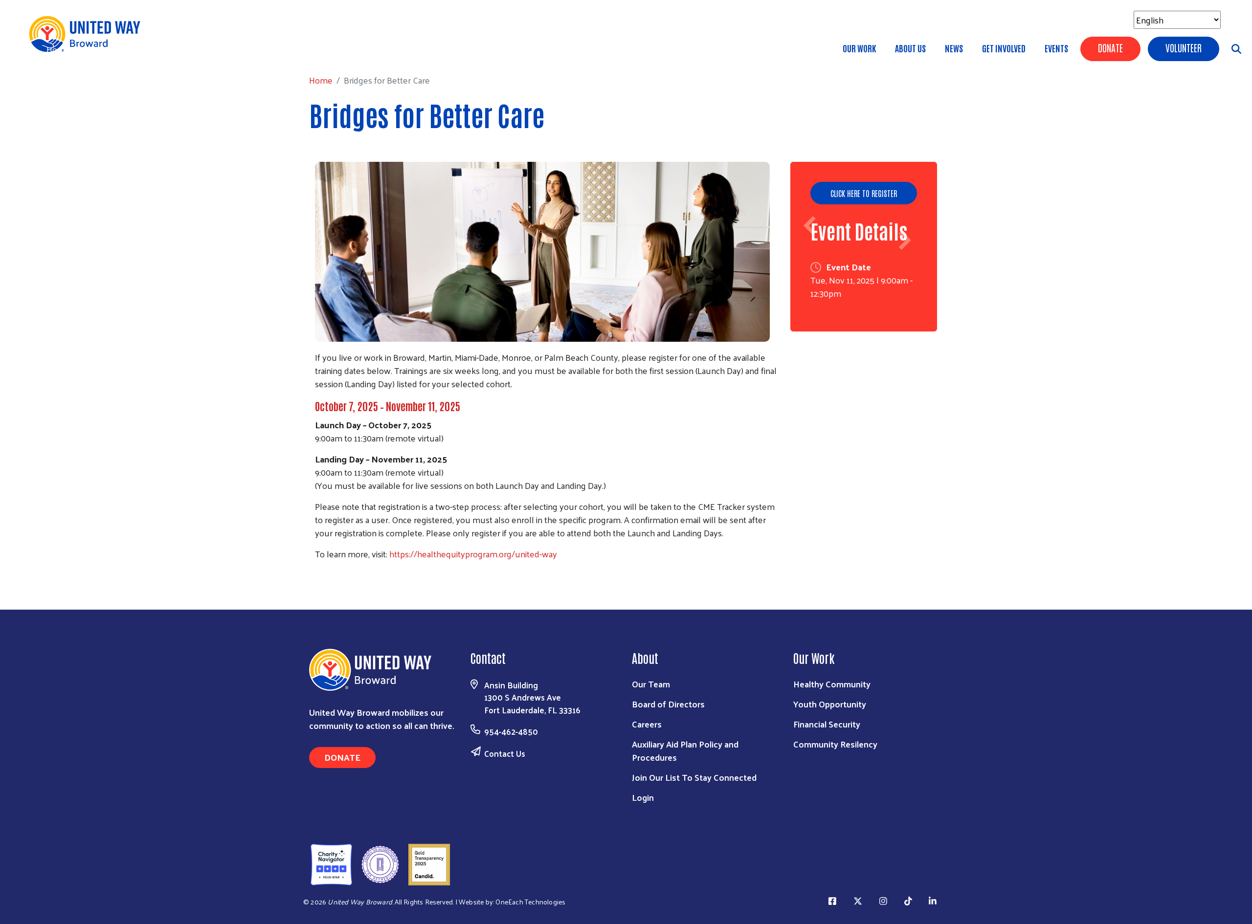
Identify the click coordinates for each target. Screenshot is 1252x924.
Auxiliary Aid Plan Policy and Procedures (685, 750)
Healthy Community (832, 683)
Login (643, 797)
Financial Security (826, 723)
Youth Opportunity (829, 703)
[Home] (88, 34)
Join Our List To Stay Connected (694, 777)
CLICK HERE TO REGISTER (863, 193)
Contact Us (504, 753)
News (954, 48)
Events (1056, 48)
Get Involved (1004, 48)
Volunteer (1183, 47)
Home (58, 49)
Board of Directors (668, 703)
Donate (1110, 47)
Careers (647, 723)
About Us (910, 48)
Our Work (859, 48)
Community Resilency (835, 743)
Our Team (651, 683)
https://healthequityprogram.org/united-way (473, 554)
